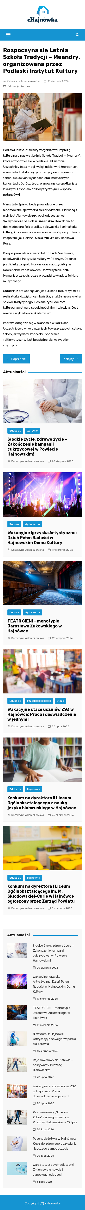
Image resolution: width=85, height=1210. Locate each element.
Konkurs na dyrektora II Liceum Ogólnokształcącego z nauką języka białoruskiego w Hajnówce (41, 802)
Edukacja (13, 86)
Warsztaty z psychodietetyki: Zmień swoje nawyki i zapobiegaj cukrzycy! (53, 1169)
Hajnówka (33, 789)
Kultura (25, 86)
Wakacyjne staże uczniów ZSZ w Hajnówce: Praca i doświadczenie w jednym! (41, 714)
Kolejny (69, 359)
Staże (60, 700)
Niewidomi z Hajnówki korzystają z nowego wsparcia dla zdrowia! (54, 1039)
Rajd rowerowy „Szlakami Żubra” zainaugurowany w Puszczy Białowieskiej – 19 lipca (55, 1117)
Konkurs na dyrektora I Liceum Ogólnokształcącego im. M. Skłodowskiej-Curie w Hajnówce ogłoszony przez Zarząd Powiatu (41, 894)
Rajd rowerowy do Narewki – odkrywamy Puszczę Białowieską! (53, 1065)
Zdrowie (32, 430)
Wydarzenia (32, 524)
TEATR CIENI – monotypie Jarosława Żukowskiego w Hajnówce (34, 626)
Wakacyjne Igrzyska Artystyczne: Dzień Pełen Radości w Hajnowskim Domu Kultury (42, 537)
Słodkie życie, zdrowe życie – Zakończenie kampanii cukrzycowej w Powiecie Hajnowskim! (37, 447)
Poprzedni (18, 359)
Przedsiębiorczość (39, 700)
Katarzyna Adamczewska (23, 81)
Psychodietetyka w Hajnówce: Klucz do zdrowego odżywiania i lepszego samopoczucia (55, 1143)
